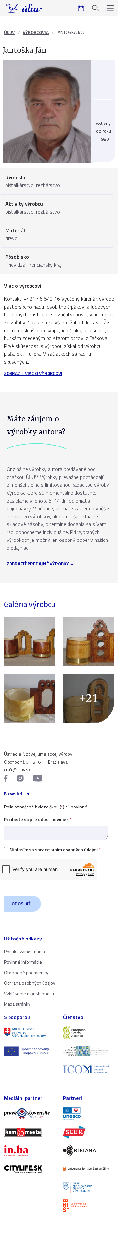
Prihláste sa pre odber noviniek (37, 819)
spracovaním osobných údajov (66, 849)
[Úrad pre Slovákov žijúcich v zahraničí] (88, 1187)
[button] (110, 8)
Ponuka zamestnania (24, 951)
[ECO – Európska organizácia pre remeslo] (88, 1051)
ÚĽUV (9, 32)
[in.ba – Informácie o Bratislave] (29, 1150)
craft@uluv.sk (17, 769)
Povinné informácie (23, 962)
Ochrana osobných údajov (29, 982)
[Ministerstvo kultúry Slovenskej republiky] (29, 1032)
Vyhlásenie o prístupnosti (29, 993)
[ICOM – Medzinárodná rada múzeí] (88, 1069)
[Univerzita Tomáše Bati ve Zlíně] (88, 1168)
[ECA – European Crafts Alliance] (88, 1032)
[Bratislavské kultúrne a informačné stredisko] (88, 1205)
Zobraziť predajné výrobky (38, 564)
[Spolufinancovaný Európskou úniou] (29, 1051)
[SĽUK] (88, 1132)
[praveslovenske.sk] (29, 1113)
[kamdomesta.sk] (29, 1132)
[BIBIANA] (88, 1150)
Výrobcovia (36, 32)
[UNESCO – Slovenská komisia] (88, 1113)
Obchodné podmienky (26, 972)
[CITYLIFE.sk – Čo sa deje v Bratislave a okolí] (29, 1169)
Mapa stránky (17, 1003)
